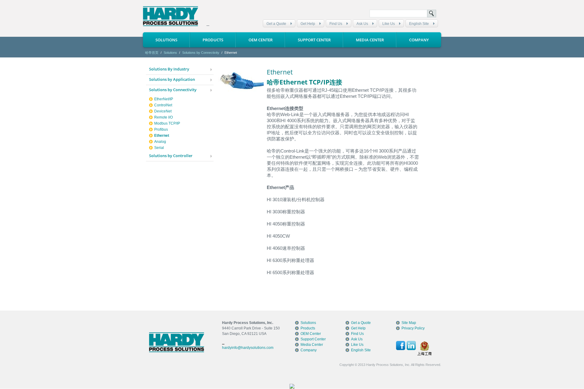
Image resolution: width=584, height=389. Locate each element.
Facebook (400, 345)
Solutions (166, 40)
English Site (419, 24)
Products (213, 40)
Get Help (308, 24)
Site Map (408, 323)
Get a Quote (276, 24)
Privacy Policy (413, 328)
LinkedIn (411, 345)
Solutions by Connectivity (200, 52)
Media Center (370, 40)
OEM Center (261, 40)
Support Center (314, 40)
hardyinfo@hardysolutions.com (247, 348)
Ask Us (362, 24)
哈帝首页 (151, 52)
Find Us (335, 24)
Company (419, 40)
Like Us (388, 24)
